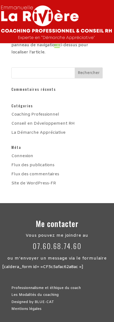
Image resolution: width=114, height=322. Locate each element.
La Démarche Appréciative (38, 132)
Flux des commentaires (35, 174)
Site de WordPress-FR (33, 183)
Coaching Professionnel (35, 114)
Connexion (22, 156)
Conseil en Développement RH (43, 123)
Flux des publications (33, 165)
